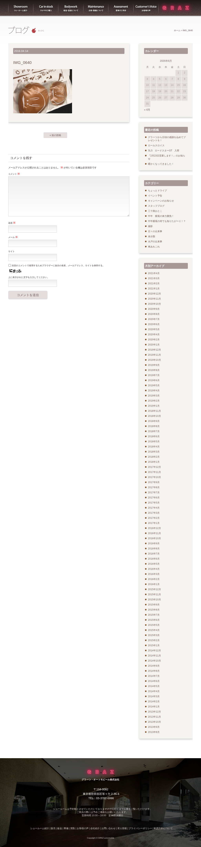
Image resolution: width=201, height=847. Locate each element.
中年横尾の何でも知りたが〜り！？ (167, 221)
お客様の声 (146, 8)
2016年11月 (154, 533)
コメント (14, 173)
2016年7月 (154, 553)
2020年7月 (154, 319)
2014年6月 (154, 681)
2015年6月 (154, 620)
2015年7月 (154, 614)
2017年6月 (154, 497)
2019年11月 (154, 355)
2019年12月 (154, 349)
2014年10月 (154, 660)
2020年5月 (154, 329)
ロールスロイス (156, 145)
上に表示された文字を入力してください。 (28, 277)
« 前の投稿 (55, 135)
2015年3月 (154, 635)
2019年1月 (154, 405)
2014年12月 (154, 650)
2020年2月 (154, 339)
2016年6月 (154, 558)
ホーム (177, 30)
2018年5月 (154, 441)
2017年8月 (154, 487)
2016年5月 (154, 564)
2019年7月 (154, 375)
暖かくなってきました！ (161, 164)
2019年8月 (154, 370)
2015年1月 (154, 645)
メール (13, 237)
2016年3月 (154, 574)
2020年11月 (154, 298)
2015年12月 (154, 589)
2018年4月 (154, 446)
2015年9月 (154, 604)
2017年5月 (154, 502)
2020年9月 (154, 309)
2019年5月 (154, 385)
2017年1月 (154, 523)
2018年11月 (154, 411)
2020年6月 (154, 324)
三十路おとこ (155, 211)
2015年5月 (154, 625)
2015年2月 (154, 640)
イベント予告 (155, 195)
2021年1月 (154, 288)
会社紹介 (95, 828)
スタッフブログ (156, 205)
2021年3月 (154, 278)
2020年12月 (154, 293)
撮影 (150, 226)
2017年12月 (154, 467)
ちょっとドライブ (157, 190)
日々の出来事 (155, 231)
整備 (96, 8)
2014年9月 (154, 665)
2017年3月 (154, 513)
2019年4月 (154, 390)
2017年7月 (154, 492)
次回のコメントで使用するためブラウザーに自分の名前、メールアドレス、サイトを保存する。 (58, 265)
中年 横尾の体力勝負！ (161, 216)
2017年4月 (154, 507)
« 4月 (147, 109)
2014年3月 (154, 696)
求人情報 (122, 828)
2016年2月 (154, 579)
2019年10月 (154, 360)
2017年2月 (154, 518)
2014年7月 (154, 676)
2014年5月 (154, 686)
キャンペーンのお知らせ (161, 200)
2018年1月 (154, 462)
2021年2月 (154, 283)
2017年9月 (154, 482)
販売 (45, 8)
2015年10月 (154, 599)
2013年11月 (154, 716)
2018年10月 (154, 416)
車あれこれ (154, 246)
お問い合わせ (108, 828)
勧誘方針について (163, 828)
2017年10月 (154, 477)
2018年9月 (154, 421)
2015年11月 (154, 594)
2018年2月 (154, 456)
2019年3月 (154, 395)
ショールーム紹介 (20, 8)
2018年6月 (154, 436)
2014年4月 (154, 691)
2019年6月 (154, 380)
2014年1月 (154, 706)
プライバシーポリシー (140, 828)
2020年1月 (154, 344)
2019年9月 (154, 365)
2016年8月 (154, 548)
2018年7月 (154, 431)
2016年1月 (154, 584)
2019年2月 (154, 400)
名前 (12, 222)
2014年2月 (154, 701)
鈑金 (59, 828)
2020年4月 (154, 334)
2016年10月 (154, 538)
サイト (11, 251)
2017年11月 (154, 472)
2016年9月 (154, 543)
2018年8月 (154, 426)
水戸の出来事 (155, 241)
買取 (120, 8)
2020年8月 (154, 314)
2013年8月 (154, 732)
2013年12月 (154, 711)
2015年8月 (154, 609)
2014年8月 (154, 671)
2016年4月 (154, 569)
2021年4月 (154, 273)
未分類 (151, 236)
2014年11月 (154, 655)
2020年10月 (154, 304)
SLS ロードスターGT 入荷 (163, 150)
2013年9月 (154, 727)
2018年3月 (154, 451)
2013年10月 (154, 722)
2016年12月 (154, 528)
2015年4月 (154, 630)
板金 (70, 8)
